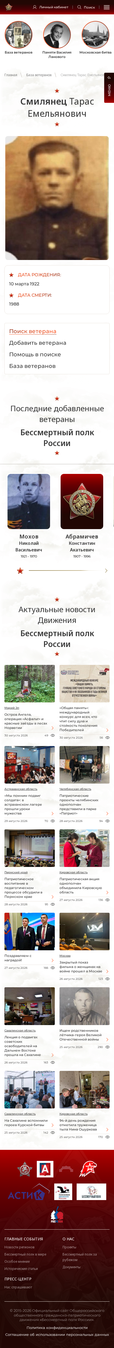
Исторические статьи (21, 1268)
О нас (68, 1238)
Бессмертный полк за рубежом (80, 1257)
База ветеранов (38, 75)
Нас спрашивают (18, 1287)
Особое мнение (17, 1261)
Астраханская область (20, 789)
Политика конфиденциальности (57, 1327)
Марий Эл (11, 708)
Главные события (23, 1238)
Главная (10, 75)
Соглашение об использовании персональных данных (57, 1334)
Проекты (69, 1247)
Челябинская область (75, 789)
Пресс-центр (18, 1278)
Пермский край (16, 872)
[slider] (20, 570)
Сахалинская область (20, 1030)
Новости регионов (19, 1247)
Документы (72, 1267)
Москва (65, 955)
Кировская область (73, 872)
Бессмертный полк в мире (25, 1254)
